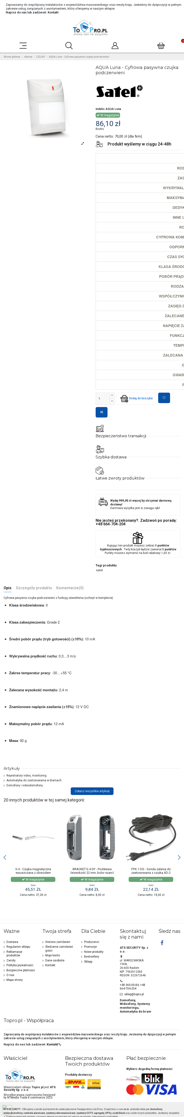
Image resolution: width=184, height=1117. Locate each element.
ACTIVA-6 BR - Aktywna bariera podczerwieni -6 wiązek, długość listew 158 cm (92, 872)
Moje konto (52, 955)
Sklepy (88, 961)
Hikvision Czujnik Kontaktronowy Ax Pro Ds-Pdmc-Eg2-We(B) (151, 872)
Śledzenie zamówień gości (59, 948)
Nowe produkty (94, 951)
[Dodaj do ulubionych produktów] (164, 398)
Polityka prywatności (19, 965)
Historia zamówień (57, 942)
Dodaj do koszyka (141, 398)
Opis (8, 588)
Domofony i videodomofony (24, 785)
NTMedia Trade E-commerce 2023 (29, 1097)
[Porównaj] (55, 826)
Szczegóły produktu (34, 588)
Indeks (100, 109)
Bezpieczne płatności (20, 970)
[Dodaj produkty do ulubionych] (55, 818)
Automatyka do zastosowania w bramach (34, 780)
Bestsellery (91, 956)
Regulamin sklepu (18, 946)
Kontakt (53, 12)
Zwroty (11, 960)
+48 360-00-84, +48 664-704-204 (132, 986)
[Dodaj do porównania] (102, 412)
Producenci (91, 942)
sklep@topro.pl (134, 994)
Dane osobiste (54, 960)
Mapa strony (14, 980)
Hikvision (151, 885)
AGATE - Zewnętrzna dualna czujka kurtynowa (33, 871)
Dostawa (12, 942)
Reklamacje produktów (14, 953)
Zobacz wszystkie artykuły (92, 791)
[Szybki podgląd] (55, 834)
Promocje (90, 946)
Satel (33, 885)
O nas (10, 975)
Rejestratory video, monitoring (26, 775)
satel (99, 570)
